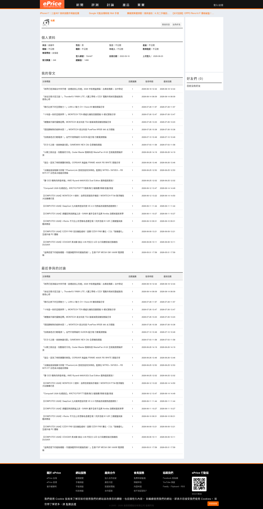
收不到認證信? (140, 490)
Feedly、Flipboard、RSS (174, 486)
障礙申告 (138, 482)
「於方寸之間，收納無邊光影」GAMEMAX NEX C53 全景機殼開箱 (72, 144)
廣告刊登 (109, 482)
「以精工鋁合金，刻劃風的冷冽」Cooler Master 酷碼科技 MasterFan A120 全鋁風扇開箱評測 (82, 153)
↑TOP (231, 491)
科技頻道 (80, 490)
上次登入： (148, 56)
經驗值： (80, 60)
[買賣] (141, 5)
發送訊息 (166, 24)
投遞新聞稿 (110, 486)
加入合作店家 (111, 478)
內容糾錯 (138, 486)
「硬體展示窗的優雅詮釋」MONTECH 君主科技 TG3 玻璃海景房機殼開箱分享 (76, 121)
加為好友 (177, 24)
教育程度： (148, 48)
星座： (146, 45)
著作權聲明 (52, 486)
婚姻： (45, 48)
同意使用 (213, 503)
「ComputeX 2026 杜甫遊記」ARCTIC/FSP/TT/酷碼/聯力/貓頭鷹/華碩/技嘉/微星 (77, 188)
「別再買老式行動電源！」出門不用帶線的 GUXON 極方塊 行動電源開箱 (74, 137)
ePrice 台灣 (52, 478)
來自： (45, 45)
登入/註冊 (218, 5)
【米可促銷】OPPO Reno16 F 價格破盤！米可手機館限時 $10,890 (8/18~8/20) (193, 13)
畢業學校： (47, 52)
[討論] (110, 5)
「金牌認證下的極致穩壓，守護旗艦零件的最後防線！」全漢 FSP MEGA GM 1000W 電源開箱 (83, 254)
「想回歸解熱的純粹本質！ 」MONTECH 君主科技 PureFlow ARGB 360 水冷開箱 (78, 129)
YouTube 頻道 (169, 482)
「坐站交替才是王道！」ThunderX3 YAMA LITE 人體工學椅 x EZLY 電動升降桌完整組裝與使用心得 (82, 98)
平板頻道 (80, 486)
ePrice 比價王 (52, 4)
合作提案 (109, 490)
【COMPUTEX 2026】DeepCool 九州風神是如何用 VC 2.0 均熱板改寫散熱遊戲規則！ (80, 205)
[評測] (95, 5)
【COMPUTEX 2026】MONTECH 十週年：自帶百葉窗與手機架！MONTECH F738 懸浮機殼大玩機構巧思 (83, 197)
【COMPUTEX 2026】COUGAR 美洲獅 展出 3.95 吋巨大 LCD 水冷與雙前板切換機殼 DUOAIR (80, 243)
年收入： (113, 48)
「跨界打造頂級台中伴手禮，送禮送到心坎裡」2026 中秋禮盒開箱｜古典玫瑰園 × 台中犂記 (82, 88)
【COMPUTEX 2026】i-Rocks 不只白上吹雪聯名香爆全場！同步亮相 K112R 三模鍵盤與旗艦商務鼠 (82, 222)
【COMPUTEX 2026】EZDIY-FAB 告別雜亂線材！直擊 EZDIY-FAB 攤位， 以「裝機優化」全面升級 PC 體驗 (83, 233)
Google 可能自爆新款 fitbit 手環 (104, 13)
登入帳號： (81, 56)
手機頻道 (80, 482)
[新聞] (79, 5)
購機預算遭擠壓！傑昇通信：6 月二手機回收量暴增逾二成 (148, 13)
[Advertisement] (204, 44)
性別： (79, 45)
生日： (112, 45)
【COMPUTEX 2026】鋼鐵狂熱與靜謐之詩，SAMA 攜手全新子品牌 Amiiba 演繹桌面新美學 (83, 213)
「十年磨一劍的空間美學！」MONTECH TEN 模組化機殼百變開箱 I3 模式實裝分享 (79, 114)
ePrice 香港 (52, 482)
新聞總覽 (80, 478)
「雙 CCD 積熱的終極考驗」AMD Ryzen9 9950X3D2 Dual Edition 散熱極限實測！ (78, 180)
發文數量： (47, 60)
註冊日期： (114, 56)
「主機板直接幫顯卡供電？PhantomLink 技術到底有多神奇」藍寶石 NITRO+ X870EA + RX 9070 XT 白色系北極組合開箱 (82, 171)
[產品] (126, 5)
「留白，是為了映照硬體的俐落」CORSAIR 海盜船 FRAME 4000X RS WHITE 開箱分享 (81, 162)
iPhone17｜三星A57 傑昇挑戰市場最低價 (59, 13)
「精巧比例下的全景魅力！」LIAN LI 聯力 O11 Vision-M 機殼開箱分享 (73, 106)
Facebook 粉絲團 (170, 478)
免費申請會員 (140, 478)
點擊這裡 (71, 504)
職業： (79, 48)
